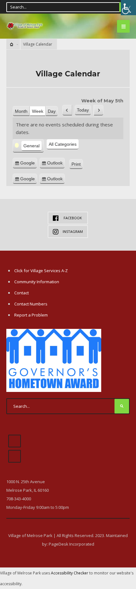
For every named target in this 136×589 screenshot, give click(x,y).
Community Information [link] (36, 282)
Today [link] (83, 109)
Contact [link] (21, 293)
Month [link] (21, 111)
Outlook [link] (56, 164)
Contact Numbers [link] (30, 304)
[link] (128, 7)
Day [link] (52, 111)
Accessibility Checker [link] (69, 573)
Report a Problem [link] (31, 315)
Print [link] (77, 165)
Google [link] (28, 164)
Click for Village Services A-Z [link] (41, 270)
